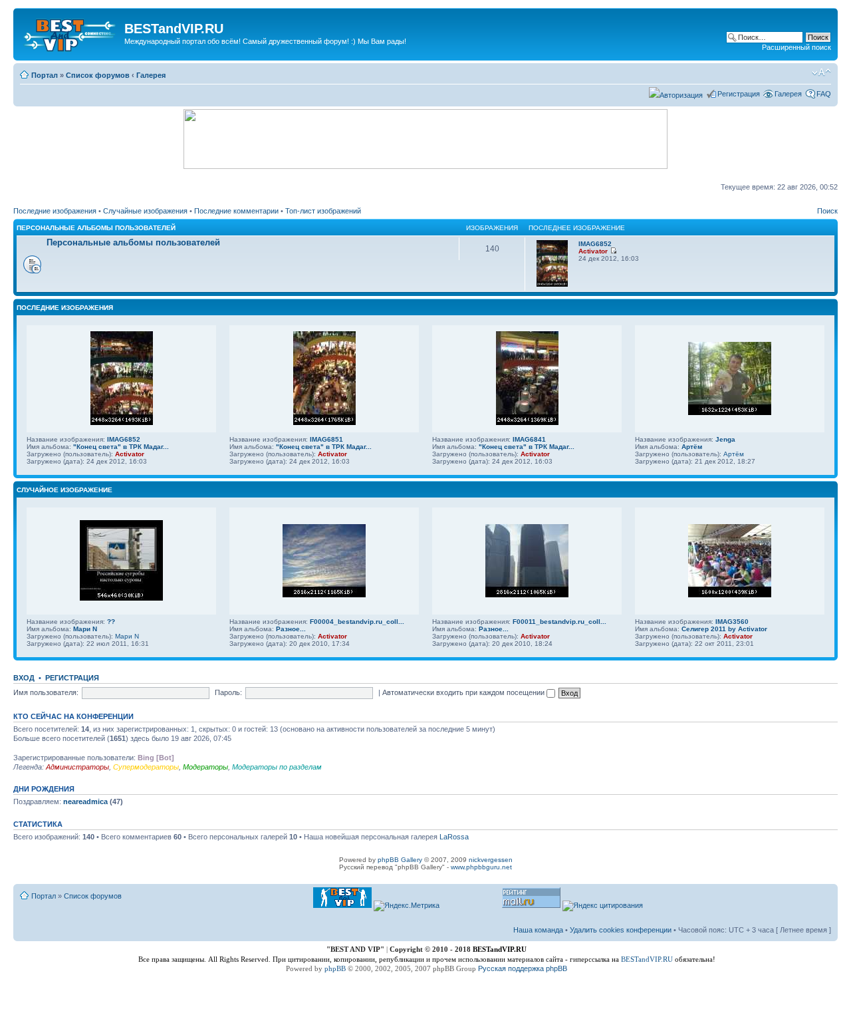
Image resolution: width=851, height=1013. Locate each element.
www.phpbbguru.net (481, 867)
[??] (121, 598)
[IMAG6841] (527, 422)
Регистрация (738, 94)
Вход (24, 678)
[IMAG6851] (324, 422)
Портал (44, 75)
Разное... (291, 629)
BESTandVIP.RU (647, 959)
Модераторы (205, 767)
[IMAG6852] (552, 284)
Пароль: (228, 692)
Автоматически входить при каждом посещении (464, 692)
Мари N (85, 629)
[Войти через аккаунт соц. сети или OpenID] (676, 93)
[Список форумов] (70, 32)
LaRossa (454, 837)
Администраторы (77, 767)
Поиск (827, 211)
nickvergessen (491, 859)
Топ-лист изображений (323, 211)
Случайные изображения (145, 211)
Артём (691, 446)
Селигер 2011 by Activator (724, 629)
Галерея (151, 75)
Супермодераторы (146, 767)
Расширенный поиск (796, 47)
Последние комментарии (236, 211)
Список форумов (98, 75)
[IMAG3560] (729, 595)
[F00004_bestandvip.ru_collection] (324, 595)
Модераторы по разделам (277, 767)
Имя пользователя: (45, 692)
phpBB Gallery (400, 859)
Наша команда (538, 930)
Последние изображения (54, 211)
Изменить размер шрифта (821, 72)
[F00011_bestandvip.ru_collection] (526, 595)
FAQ (823, 94)
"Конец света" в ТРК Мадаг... (121, 446)
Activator (593, 251)
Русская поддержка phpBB (522, 968)
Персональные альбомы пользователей (96, 227)
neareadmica (85, 801)
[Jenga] (729, 412)
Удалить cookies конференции (620, 930)
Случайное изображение (64, 490)
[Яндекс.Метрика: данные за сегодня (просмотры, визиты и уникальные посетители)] (406, 906)
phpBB (335, 968)
